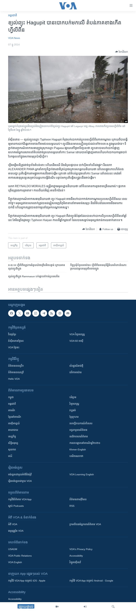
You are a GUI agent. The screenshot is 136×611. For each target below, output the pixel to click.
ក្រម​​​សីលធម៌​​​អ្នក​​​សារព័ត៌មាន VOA (85, 524)
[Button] (121, 52)
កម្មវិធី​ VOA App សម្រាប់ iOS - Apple (26, 580)
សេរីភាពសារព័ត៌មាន (78, 436)
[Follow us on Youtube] (27, 313)
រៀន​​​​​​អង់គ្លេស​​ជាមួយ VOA (20, 481)
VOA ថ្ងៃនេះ (13, 347)
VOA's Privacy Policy (80, 549)
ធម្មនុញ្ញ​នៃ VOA (15, 531)
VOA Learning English (81, 474)
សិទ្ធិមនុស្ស (13, 443)
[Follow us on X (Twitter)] (19, 313)
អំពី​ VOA (12, 524)
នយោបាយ (13, 430)
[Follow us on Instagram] (35, 313)
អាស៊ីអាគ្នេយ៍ (14, 423)
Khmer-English (77, 449)
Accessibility (76, 555)
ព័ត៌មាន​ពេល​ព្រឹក (16, 366)
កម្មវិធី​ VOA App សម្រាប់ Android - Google (91, 580)
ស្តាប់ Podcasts (16, 506)
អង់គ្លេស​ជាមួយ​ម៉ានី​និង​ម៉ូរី (20, 474)
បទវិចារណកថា (76, 456)
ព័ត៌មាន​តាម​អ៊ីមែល (78, 499)
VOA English (15, 562)
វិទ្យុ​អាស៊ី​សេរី (75, 562)
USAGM (12, 549)
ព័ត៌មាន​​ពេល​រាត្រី (16, 372)
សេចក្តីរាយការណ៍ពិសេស (80, 423)
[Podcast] (59, 313)
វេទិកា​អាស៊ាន (75, 372)
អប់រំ (10, 456)
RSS (71, 506)
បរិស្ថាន (72, 397)
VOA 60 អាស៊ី (76, 341)
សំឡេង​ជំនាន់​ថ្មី (76, 366)
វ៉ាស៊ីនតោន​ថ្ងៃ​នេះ (16, 341)
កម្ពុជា (11, 397)
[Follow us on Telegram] (43, 313)
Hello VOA (14, 379)
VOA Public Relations (20, 555)
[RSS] (51, 313)
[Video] (57, 606)
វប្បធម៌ (72, 410)
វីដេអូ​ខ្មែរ (12, 334)
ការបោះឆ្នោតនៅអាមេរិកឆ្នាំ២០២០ (84, 443)
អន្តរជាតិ (12, 15)
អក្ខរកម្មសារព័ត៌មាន (78, 430)
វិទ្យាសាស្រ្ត (74, 404)
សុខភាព (12, 449)
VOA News (14, 38)
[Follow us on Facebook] (11, 313)
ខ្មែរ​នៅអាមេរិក (14, 417)
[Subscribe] (67, 313)
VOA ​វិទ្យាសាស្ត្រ (77, 334)
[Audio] (85, 606)
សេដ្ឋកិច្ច (12, 436)
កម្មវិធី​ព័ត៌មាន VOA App (20, 499)
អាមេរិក (11, 410)
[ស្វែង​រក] (113, 606)
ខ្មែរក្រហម (74, 417)
